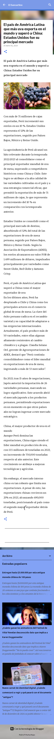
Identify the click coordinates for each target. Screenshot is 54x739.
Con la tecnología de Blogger (29, 728)
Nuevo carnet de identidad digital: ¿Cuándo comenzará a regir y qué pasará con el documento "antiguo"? (26, 692)
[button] (5, 52)
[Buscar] (50, 4)
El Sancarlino (15, 4)
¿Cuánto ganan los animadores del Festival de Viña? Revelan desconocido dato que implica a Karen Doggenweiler (25, 632)
